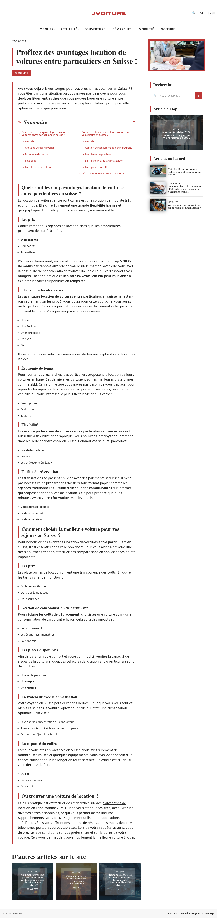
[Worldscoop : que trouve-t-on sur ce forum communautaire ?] (158, 205)
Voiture (120, 871)
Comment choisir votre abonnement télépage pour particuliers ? (76, 880)
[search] (193, 12)
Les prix (29, 141)
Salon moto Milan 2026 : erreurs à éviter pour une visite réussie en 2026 (176, 135)
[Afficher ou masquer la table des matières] (91, 122)
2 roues (177, 129)
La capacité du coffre (97, 167)
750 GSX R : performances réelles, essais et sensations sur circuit (184, 171)
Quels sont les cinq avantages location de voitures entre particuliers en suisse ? (46, 133)
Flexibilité (30, 160)
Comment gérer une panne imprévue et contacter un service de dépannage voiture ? (32, 880)
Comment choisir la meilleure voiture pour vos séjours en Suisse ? (106, 133)
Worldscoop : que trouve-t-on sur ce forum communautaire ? (184, 206)
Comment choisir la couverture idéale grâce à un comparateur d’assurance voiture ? (184, 189)
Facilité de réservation (38, 167)
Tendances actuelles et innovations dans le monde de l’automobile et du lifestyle (120, 880)
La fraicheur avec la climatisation (104, 160)
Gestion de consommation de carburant (108, 147)
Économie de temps (36, 154)
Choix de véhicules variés (39, 147)
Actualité (21, 73)
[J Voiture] (108, 13)
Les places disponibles (98, 154)
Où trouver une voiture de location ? (103, 173)
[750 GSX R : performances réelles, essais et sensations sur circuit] (158, 171)
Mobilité (76, 873)
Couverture (174, 184)
